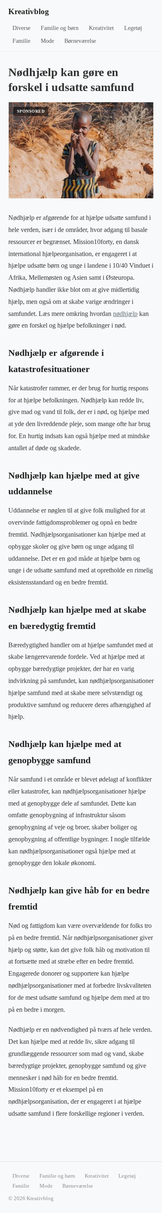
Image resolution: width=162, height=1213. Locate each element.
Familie (21, 41)
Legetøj (133, 28)
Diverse (21, 28)
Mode (47, 41)
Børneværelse (80, 41)
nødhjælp (125, 313)
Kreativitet (101, 28)
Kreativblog (28, 11)
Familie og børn (60, 28)
